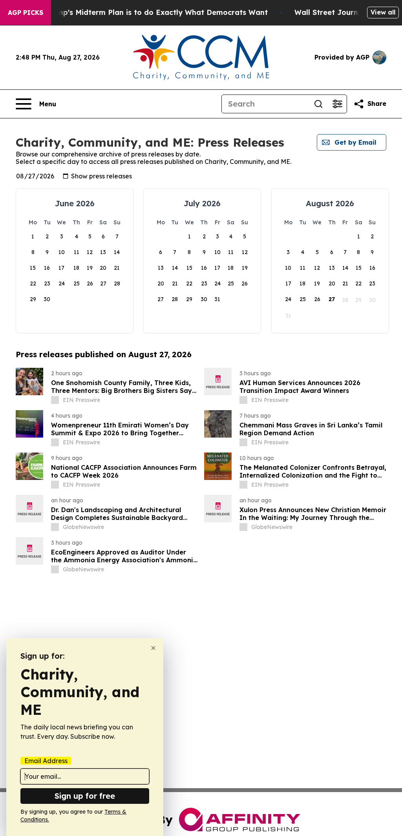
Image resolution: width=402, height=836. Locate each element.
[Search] (318, 104)
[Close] (153, 648)
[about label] (55, 400)
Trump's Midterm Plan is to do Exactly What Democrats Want (156, 12)
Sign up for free (85, 796)
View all (383, 12)
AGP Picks (25, 12)
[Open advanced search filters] (337, 104)
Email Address (46, 761)
